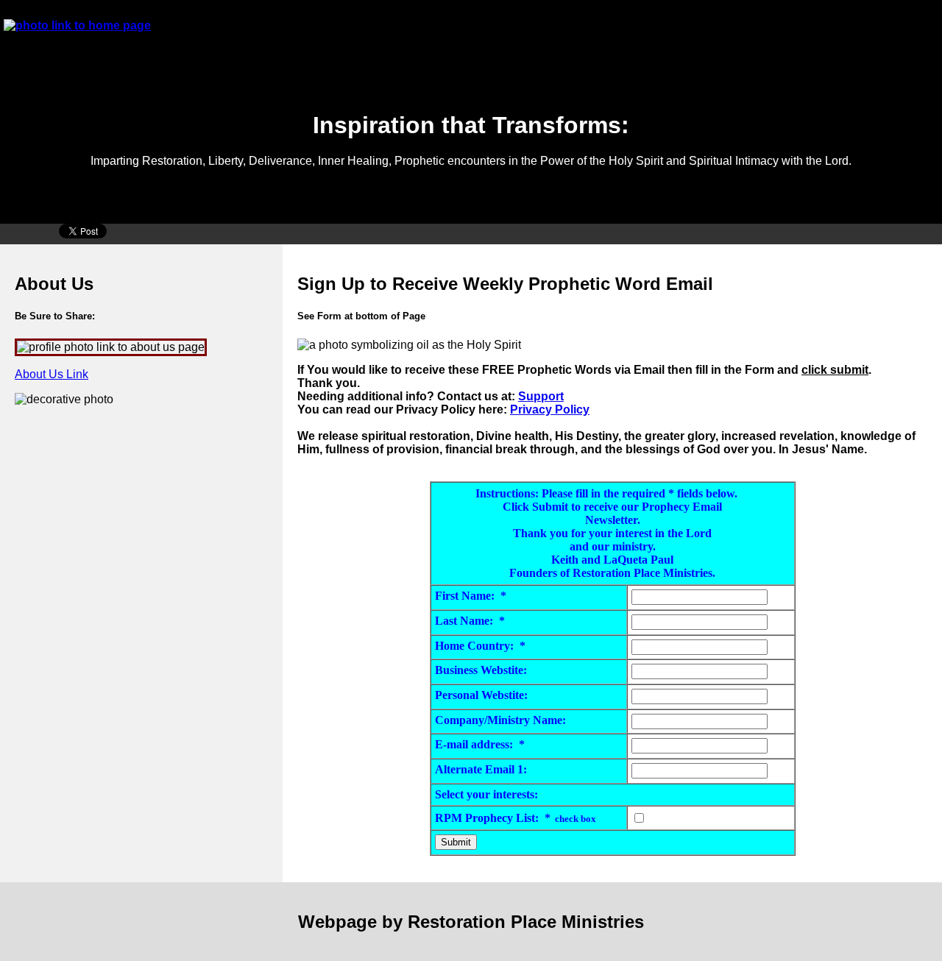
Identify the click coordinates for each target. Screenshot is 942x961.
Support (541, 396)
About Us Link (51, 374)
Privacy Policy (549, 409)
